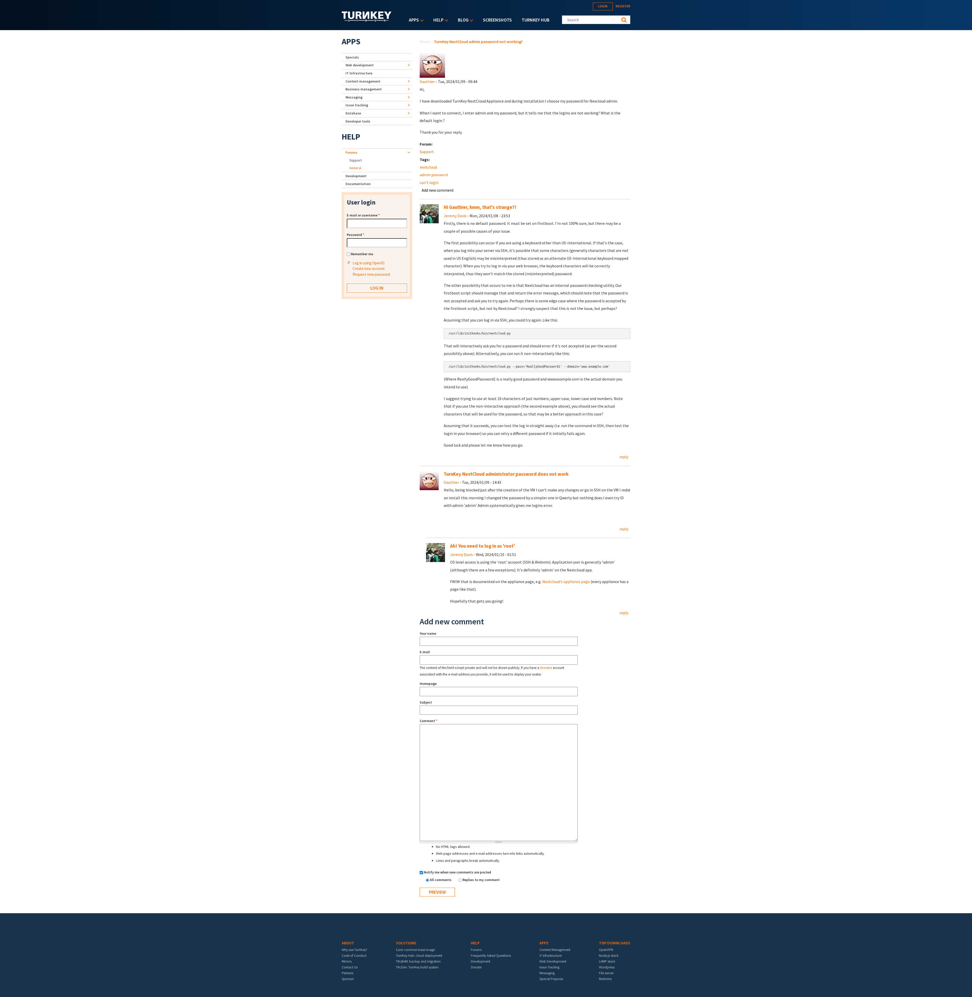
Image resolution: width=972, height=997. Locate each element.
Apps (412, 20)
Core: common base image (415, 949)
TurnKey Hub (536, 20)
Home (425, 41)
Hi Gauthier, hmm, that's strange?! (480, 207)
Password (355, 234)
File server (606, 973)
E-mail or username (363, 215)
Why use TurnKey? (354, 949)
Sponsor (348, 978)
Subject (426, 702)
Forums (351, 152)
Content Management (554, 949)
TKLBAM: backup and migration (418, 961)
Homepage (428, 684)
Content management (363, 81)
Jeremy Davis (455, 215)
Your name (428, 633)
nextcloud (428, 167)
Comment (428, 721)
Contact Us (350, 967)
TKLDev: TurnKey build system (417, 967)
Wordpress (607, 967)
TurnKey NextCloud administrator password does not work (506, 474)
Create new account (369, 268)
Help (437, 20)
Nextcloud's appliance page (566, 581)
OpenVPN (606, 949)
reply (623, 456)
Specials (352, 57)
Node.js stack (608, 955)
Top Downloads (614, 942)
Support (427, 151)
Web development (360, 65)
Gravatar (546, 668)
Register (623, 6)
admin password (434, 174)
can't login (429, 182)
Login (603, 6)
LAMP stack (607, 961)
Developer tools (358, 121)
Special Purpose (551, 978)
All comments (441, 880)
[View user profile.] (432, 64)
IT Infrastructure (359, 73)
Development (356, 176)
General (355, 168)
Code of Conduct (354, 955)
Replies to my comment (481, 880)
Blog (462, 20)
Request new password (371, 274)
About (348, 942)
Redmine (605, 978)
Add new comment (438, 190)
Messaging (354, 97)
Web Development (552, 961)
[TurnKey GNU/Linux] (367, 20)
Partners (347, 973)
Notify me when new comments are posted (457, 872)
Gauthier (427, 81)
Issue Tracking (549, 967)
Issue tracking (357, 105)
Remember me (362, 254)
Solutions (406, 942)
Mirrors (347, 961)
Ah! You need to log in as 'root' (482, 546)
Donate (476, 967)
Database (353, 113)
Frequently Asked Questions (491, 955)
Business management (364, 89)
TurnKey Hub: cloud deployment (419, 955)
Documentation (358, 184)
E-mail (425, 652)
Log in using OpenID (368, 263)
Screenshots (497, 20)
